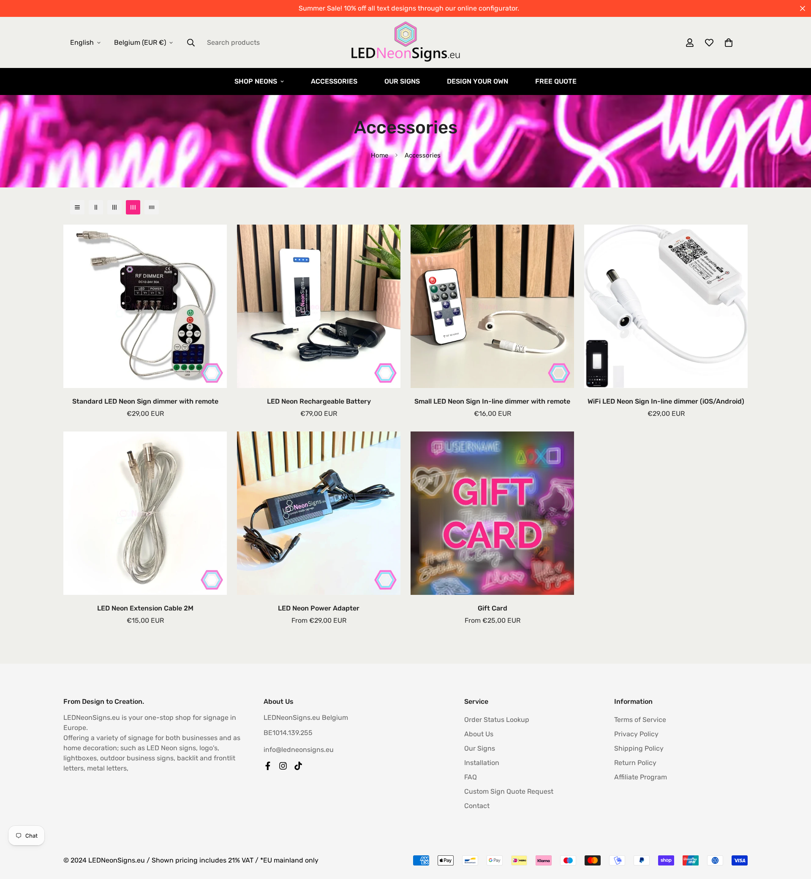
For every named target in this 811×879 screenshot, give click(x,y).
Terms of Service (640, 720)
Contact (477, 806)
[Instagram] (283, 766)
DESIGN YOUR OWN (477, 81)
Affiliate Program (640, 777)
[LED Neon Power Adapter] (318, 513)
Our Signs (402, 81)
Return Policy (635, 763)
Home (379, 155)
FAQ (470, 777)
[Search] (191, 42)
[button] (728, 42)
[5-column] (151, 207)
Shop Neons (255, 81)
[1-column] (77, 207)
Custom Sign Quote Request (508, 791)
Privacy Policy (636, 734)
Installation (481, 763)
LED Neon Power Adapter (318, 608)
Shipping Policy (639, 748)
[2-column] (96, 207)
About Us (478, 734)
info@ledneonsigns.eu (299, 750)
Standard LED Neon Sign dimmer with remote (145, 401)
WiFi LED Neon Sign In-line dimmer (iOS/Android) (666, 401)
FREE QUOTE (556, 81)
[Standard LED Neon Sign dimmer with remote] (145, 306)
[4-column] (133, 207)
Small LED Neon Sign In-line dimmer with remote (492, 401)
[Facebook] (268, 766)
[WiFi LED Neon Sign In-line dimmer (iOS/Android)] (666, 306)
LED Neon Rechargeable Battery (319, 401)
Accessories (334, 81)
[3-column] (114, 207)
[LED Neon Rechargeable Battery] (318, 306)
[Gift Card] (492, 513)
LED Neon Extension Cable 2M (145, 608)
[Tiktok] (298, 766)
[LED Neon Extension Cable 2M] (145, 513)
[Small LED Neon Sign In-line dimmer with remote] (492, 306)
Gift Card (492, 608)
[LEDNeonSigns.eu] (405, 42)
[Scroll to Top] (794, 833)
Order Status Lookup (496, 720)
